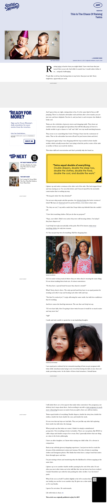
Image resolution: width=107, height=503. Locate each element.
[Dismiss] (104, 478)
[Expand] (94, 478)
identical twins (82, 200)
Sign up (27, 141)
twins (59, 66)
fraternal (62, 203)
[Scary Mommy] (12, 7)
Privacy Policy (13, 136)
